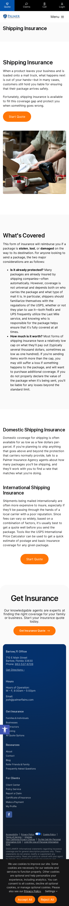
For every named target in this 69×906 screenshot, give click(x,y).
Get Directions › (15, 669)
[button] (5, 729)
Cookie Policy (49, 834)
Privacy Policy (27, 834)
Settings (50, 891)
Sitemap (28, 837)
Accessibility (12, 834)
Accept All (25, 899)
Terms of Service (14, 837)
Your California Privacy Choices (20, 839)
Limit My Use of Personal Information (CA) (32, 843)
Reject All (47, 899)
